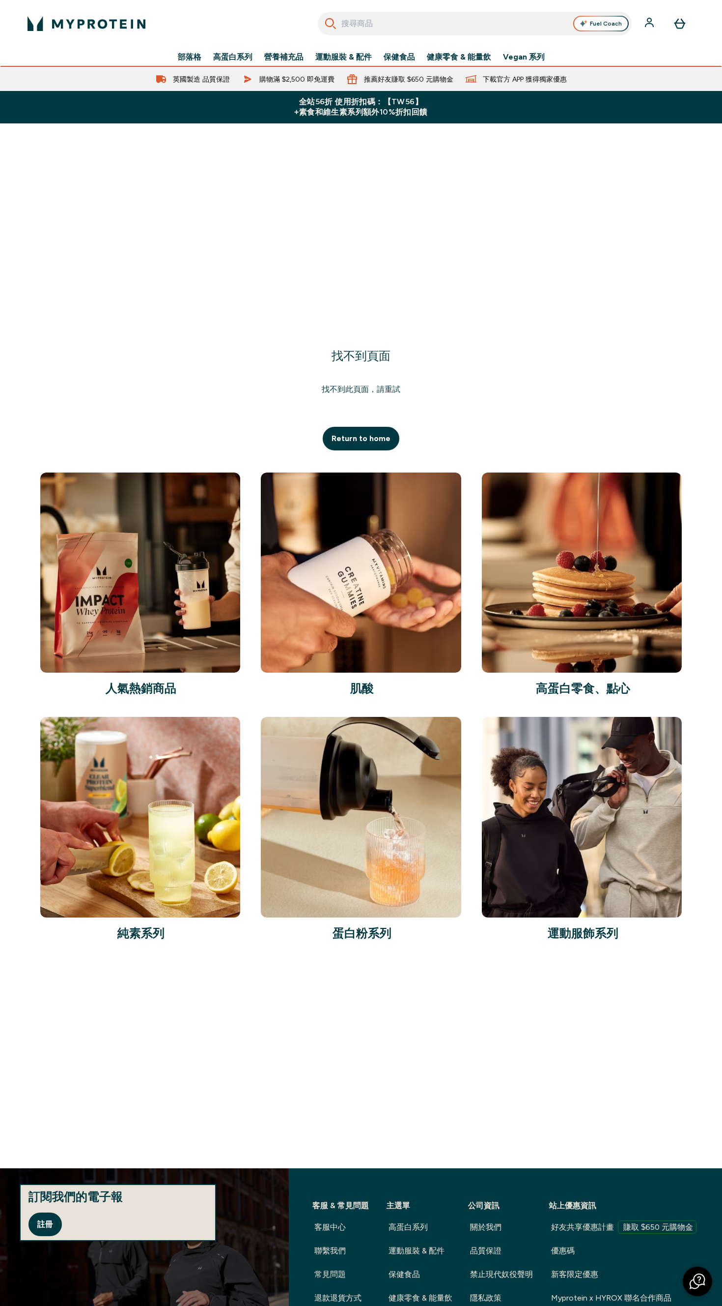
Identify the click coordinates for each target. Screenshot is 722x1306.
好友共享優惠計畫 (622, 1227)
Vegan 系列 (524, 57)
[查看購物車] (679, 23)
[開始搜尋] (330, 23)
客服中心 (330, 1227)
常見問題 (330, 1274)
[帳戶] (650, 23)
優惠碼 (563, 1251)
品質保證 (485, 1251)
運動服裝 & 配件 (343, 57)
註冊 (45, 1224)
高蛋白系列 (232, 57)
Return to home (361, 438)
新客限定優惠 (574, 1274)
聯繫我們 (330, 1251)
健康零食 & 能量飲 (459, 57)
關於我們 (485, 1227)
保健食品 (399, 57)
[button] (697, 1281)
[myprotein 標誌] (86, 23)
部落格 (189, 57)
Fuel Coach (606, 23)
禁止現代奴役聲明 (501, 1274)
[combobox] (475, 23)
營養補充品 (284, 57)
